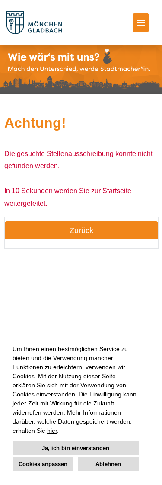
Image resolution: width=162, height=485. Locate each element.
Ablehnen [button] (108, 464)
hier (52, 430)
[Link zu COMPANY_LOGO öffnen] (34, 22)
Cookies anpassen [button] (43, 464)
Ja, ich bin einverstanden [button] (75, 448)
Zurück (81, 230)
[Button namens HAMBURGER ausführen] (141, 22)
